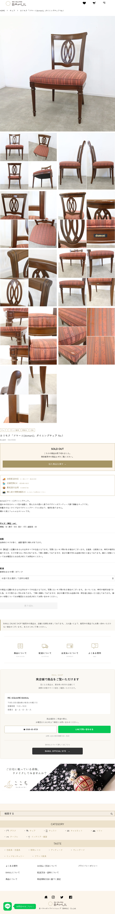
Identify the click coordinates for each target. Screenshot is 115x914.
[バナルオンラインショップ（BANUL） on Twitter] (61, 897)
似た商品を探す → (57, 463)
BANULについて (13, 872)
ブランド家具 (14, 430)
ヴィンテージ (78, 849)
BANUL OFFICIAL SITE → (57, 751)
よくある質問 (11, 865)
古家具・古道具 (13, 849)
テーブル (14, 836)
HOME (2, 10)
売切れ (24, 430)
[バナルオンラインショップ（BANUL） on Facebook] (70, 897)
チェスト (52, 830)
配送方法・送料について (48, 872)
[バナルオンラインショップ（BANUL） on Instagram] (53, 897)
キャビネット (76, 830)
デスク (13, 830)
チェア (13, 10)
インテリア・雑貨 (39, 836)
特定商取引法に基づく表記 (49, 879)
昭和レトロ (35, 849)
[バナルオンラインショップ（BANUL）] (44, 897)
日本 (32, 430)
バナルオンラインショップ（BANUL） (55, 908)
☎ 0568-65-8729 (30, 729)
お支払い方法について (47, 865)
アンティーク (56, 849)
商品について (11, 879)
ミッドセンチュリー (15, 856)
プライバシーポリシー (88, 865)
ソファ (99, 830)
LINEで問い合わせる (84, 729)
